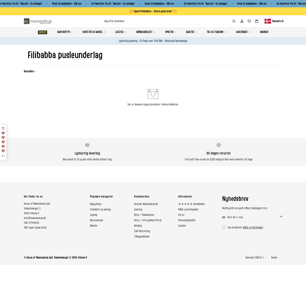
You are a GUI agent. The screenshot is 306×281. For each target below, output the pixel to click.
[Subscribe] (278, 216)
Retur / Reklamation (144, 214)
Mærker (264, 32)
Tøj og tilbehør (215, 32)
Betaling (138, 225)
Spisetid (169, 32)
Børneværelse (96, 220)
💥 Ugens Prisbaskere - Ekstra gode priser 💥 (153, 11)
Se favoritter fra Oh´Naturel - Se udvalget (113, 3)
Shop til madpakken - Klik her (67, 3)
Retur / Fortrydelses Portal (147, 220)
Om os (181, 214)
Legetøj (119, 32)
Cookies (182, 225)
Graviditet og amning (100, 209)
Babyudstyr (63, 32)
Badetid (190, 32)
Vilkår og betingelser (188, 209)
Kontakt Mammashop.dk (146, 204)
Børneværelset (144, 32)
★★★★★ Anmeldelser (191, 204)
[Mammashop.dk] (38, 21)
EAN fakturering (142, 231)
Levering (138, 209)
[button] (256, 21)
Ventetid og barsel (93, 32)
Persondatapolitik (186, 220)
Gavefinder (241, 32)
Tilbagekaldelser (142, 236)
